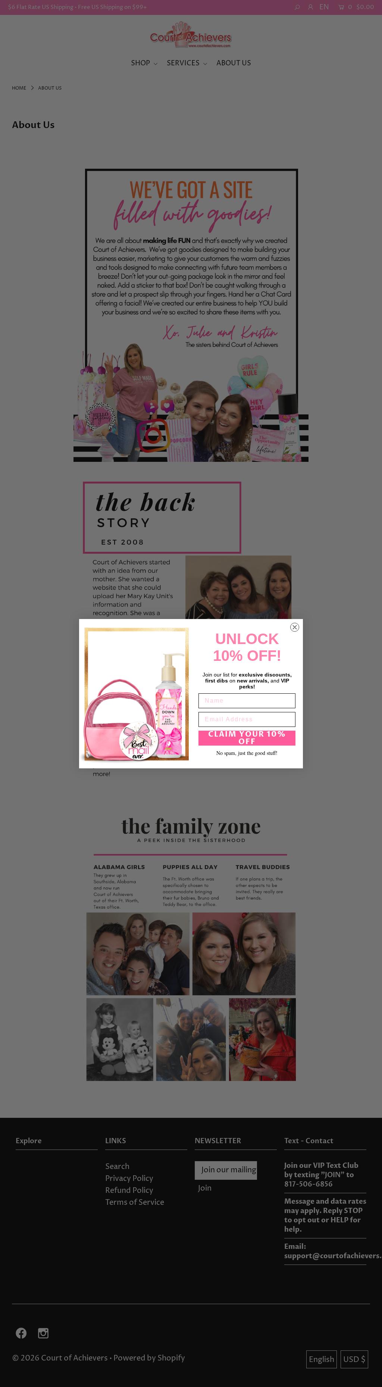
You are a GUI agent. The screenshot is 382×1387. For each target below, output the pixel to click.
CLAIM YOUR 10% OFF (247, 738)
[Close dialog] (294, 627)
